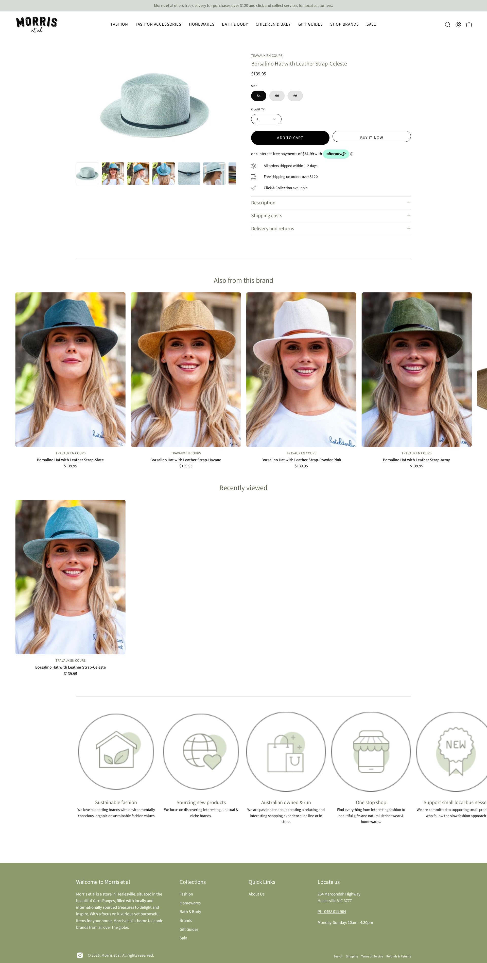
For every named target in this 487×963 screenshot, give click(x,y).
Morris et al (110, 955)
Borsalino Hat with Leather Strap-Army (416, 460)
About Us (257, 894)
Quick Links (262, 882)
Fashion (186, 894)
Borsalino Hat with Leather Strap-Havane (185, 460)
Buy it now (372, 138)
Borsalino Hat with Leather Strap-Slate (70, 460)
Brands (186, 920)
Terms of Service (372, 956)
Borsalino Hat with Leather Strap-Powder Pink (301, 460)
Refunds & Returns (398, 956)
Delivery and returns (272, 228)
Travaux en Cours (267, 55)
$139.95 (70, 466)
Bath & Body (190, 912)
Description (263, 202)
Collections (193, 882)
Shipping (352, 956)
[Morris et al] (36, 24)
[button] (119, 24)
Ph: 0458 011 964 (332, 912)
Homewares (190, 903)
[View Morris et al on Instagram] (80, 955)
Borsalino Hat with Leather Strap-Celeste (70, 668)
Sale (183, 938)
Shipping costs (266, 215)
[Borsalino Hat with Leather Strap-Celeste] (87, 173)
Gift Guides (189, 929)
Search (338, 956)
